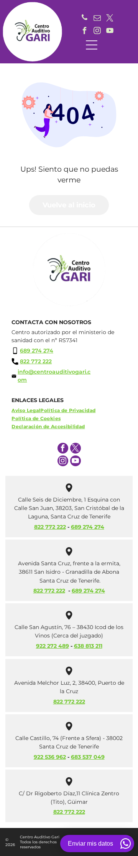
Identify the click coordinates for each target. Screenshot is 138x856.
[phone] (84, 18)
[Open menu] (91, 45)
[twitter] (110, 18)
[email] (97, 18)
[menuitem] (26, 410)
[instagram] (97, 31)
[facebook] (84, 31)
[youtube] (110, 31)
